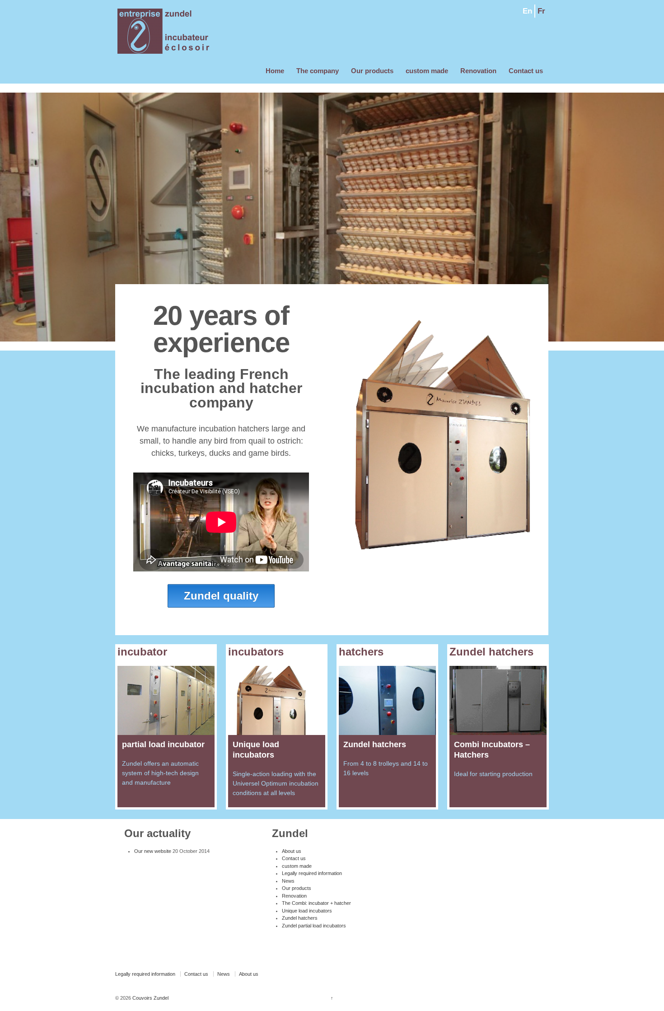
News (288, 881)
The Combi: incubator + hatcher (316, 903)
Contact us (526, 71)
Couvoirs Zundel (149, 998)
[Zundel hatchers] (387, 700)
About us (291, 851)
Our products (372, 71)
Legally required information (312, 873)
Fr (541, 11)
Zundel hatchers (300, 918)
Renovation (478, 71)
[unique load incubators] (276, 700)
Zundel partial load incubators (314, 925)
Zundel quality (221, 596)
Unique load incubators (307, 910)
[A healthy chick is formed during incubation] (166, 700)
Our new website (152, 851)
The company (317, 71)
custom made (427, 71)
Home (275, 71)
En (527, 11)
